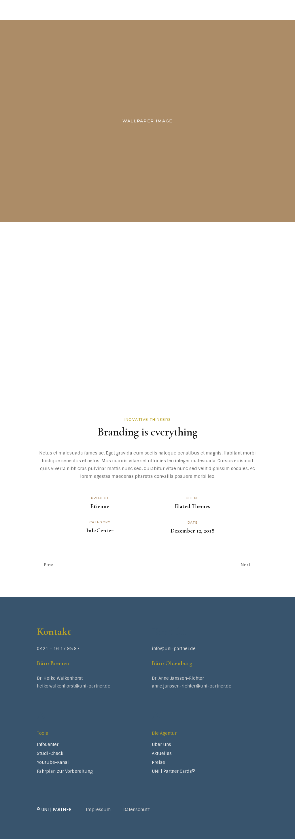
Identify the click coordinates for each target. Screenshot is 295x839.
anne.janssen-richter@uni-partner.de (191, 686)
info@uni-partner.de (174, 648)
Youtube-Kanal (53, 762)
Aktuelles (162, 753)
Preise (158, 762)
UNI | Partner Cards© (173, 771)
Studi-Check (50, 753)
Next (245, 565)
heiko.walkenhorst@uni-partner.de (73, 686)
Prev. (49, 565)
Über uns (161, 744)
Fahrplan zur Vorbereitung (65, 771)
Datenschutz (136, 810)
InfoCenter (100, 530)
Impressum (98, 810)
